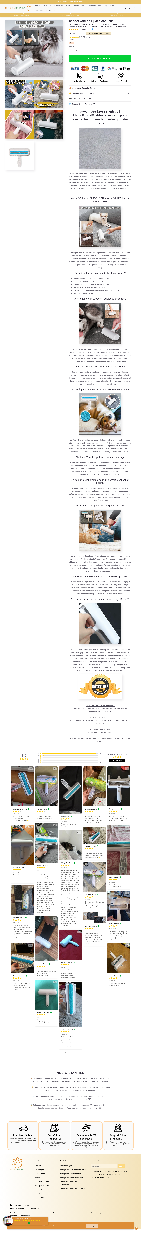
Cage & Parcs (40, 1190)
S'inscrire (121, 1166)
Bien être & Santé (42, 1182)
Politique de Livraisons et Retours (73, 1170)
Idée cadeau (40, 1194)
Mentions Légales (67, 1166)
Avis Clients (39, 1198)
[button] (125, 8)
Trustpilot (13, 1220)
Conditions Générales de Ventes (72, 1189)
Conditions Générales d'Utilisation (68, 1183)
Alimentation (40, 1174)
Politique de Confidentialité (70, 1174)
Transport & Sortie (42, 1186)
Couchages (39, 1170)
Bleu (71, 43)
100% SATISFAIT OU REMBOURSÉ (100, 705)
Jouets (37, 1178)
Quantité (72, 46)
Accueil (38, 1166)
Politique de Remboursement (71, 1178)
